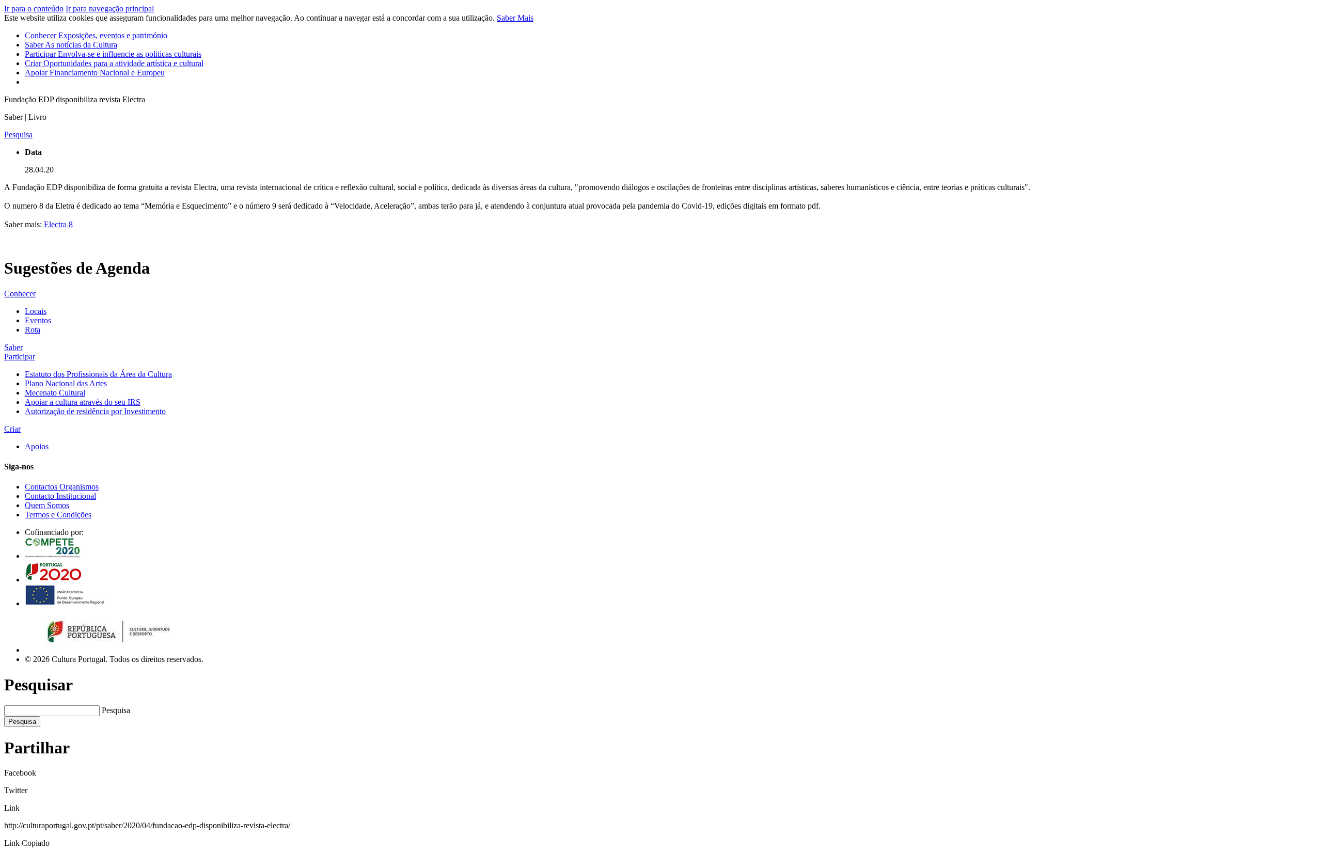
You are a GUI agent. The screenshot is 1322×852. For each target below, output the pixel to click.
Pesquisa (116, 710)
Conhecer (96, 35)
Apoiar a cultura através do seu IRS (82, 402)
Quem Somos (47, 505)
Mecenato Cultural (55, 392)
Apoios (37, 446)
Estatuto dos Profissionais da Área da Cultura (98, 374)
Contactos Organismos (62, 486)
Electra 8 (58, 224)
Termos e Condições (58, 514)
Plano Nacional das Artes (66, 383)
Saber (71, 44)
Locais (35, 311)
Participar (113, 54)
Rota (32, 329)
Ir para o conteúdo (34, 8)
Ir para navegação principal (110, 8)
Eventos (38, 320)
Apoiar (95, 72)
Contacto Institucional (60, 496)
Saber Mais (515, 17)
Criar (114, 63)
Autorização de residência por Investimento (95, 411)
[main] (661, 186)
